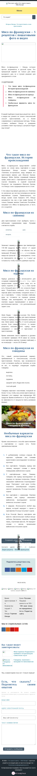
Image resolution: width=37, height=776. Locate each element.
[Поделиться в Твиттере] (24, 570)
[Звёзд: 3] (18, 589)
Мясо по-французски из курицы (21, 95)
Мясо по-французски (22, 549)
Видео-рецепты (7, 549)
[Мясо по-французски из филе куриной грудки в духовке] (18, 311)
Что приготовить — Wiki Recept (18, 760)
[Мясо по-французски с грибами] (18, 535)
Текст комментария (10, 723)
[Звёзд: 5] (31, 589)
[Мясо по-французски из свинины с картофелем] (18, 241)
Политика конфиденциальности (18, 765)
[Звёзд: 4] (24, 589)
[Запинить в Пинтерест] (29, 570)
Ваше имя (5, 700)
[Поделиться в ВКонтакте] (13, 570)
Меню (19, 10)
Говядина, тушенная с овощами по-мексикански (24, 661)
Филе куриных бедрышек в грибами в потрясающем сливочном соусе (24, 653)
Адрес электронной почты (13, 708)
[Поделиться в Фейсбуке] (7, 570)
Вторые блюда (11, 24)
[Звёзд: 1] (5, 589)
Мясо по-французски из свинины (21, 92)
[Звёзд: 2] (11, 589)
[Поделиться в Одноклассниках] (18, 570)
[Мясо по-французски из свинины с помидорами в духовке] (18, 264)
